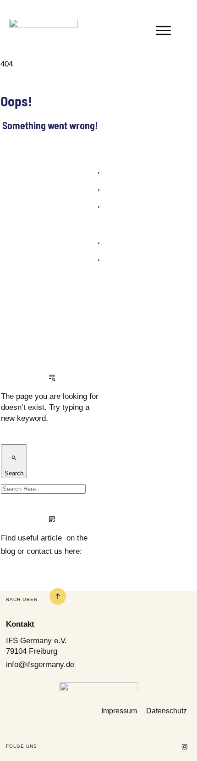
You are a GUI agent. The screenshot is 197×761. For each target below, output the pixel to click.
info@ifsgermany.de (40, 664)
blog (8, 551)
